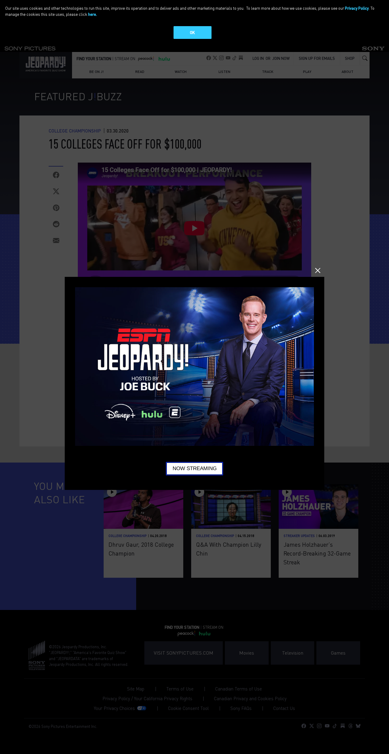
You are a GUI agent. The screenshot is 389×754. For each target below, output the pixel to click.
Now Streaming (195, 468)
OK (192, 32)
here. (92, 14)
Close (317, 270)
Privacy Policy (357, 8)
